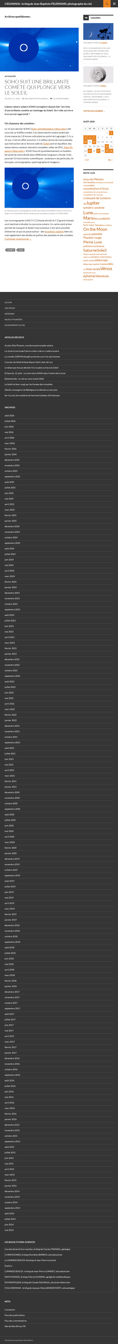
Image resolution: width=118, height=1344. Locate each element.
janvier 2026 (11, 454)
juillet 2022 (10, 687)
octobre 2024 (11, 537)
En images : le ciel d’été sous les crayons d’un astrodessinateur (97, 94)
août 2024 (9, 548)
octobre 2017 (11, 1003)
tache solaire (89, 260)
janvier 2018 (11, 986)
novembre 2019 (12, 864)
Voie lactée (93, 269)
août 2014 (9, 1213)
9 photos (103, 86)
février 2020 (10, 847)
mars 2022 (10, 709)
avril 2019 (9, 903)
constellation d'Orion (96, 188)
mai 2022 (9, 698)
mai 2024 (9, 565)
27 (98, 150)
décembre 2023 (12, 593)
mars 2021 (10, 775)
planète (97, 234)
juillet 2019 (10, 886)
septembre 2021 (12, 742)
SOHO (20, 250)
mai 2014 (9, 1230)
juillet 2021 (10, 753)
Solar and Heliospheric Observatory (49, 128)
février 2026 (10, 448)
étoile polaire (88, 280)
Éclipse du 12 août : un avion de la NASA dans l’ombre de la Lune (35, 373)
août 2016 (9, 1080)
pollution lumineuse (93, 246)
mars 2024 (10, 576)
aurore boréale (107, 182)
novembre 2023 (12, 598)
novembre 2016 (12, 1063)
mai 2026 (9, 432)
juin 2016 (9, 1091)
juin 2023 (9, 626)
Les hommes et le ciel (15, 325)
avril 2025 (9, 504)
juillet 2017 (10, 1019)
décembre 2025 (12, 460)
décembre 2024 (12, 526)
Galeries (95, 17)
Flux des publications (15, 1315)
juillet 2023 (10, 620)
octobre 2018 (11, 936)
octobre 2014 (11, 1202)
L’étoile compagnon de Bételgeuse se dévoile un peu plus (31, 389)
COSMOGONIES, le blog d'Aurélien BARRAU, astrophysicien (33, 1254)
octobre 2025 (11, 471)
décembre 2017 (12, 991)
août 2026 (9, 415)
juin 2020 (9, 825)
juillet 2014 (10, 1219)
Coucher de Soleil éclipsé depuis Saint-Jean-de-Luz (29, 362)
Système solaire (99, 257)
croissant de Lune (94, 198)
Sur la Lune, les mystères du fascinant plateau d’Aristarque (32, 395)
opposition (87, 234)
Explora (8, 1265)
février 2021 (10, 781)
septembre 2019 (12, 875)
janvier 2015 (11, 1185)
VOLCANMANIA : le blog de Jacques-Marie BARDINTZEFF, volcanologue (40, 1288)
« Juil (86, 159)
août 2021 (9, 748)
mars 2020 (10, 842)
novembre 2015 (12, 1130)
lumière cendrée (93, 207)
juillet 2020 (10, 820)
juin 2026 (9, 426)
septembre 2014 (12, 1208)
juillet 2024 (10, 554)
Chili (85, 186)
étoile (105, 276)
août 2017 (9, 1014)
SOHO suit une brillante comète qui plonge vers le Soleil (37, 87)
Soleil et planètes (13, 319)
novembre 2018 (12, 931)
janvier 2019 (11, 919)
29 (107, 150)
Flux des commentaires (16, 1320)
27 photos (103, 42)
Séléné (109, 257)
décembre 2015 (12, 1124)
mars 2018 (10, 975)
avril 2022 (9, 703)
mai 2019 (9, 897)
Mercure (98, 218)
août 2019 (9, 881)
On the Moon (95, 229)
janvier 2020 (11, 853)
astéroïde (97, 182)
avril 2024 (9, 570)
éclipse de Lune (89, 273)
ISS (84, 203)
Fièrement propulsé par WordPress (19, 1340)
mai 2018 (9, 964)
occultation (107, 225)
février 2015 (10, 1180)
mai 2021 (9, 764)
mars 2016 (10, 1108)
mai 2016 (9, 1097)
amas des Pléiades (93, 179)
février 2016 (10, 1113)
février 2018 (10, 980)
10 (85, 142)
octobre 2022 (11, 670)
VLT (84, 269)
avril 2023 (9, 637)
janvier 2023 (11, 653)
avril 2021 (9, 770)
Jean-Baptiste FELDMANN (36, 98)
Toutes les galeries (94, 111)
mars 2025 (10, 509)
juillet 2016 (10, 1086)
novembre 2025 (12, 465)
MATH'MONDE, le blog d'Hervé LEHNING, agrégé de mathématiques (37, 1277)
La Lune (8, 302)
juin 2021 (9, 759)
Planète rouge (92, 237)
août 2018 (9, 947)
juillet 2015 (10, 1152)
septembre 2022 (12, 676)
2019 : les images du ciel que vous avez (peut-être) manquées (96, 51)
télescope (101, 260)
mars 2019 (10, 908)
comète (10, 250)
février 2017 (10, 1047)
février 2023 (10, 648)
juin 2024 (9, 559)
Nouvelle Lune (89, 222)
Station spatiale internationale (95, 254)
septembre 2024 (12, 543)
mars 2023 (10, 642)
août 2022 (9, 681)
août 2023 (9, 615)
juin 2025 (9, 493)
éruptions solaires (54, 231)
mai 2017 (9, 1030)
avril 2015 (9, 1169)
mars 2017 (10, 1041)
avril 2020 (9, 836)
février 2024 (10, 581)
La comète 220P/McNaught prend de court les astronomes (32, 356)
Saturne (90, 250)
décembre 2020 (12, 792)
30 (111, 150)
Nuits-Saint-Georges (93, 225)
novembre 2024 (12, 532)
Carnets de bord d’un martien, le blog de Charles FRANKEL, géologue (37, 1249)
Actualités (10, 76)
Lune (88, 212)
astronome (88, 182)
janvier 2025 (11, 520)
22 (107, 146)
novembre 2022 (12, 665)
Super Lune (87, 257)
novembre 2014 (12, 1196)
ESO (108, 198)
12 (94, 142)
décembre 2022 (12, 659)
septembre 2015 (12, 1141)
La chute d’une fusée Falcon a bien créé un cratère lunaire (32, 351)
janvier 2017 (11, 1052)
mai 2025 (9, 498)
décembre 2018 (12, 925)
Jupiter (93, 202)
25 (89, 150)
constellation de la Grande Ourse (95, 192)
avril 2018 (9, 969)
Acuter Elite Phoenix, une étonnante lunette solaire (29, 345)
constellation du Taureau (93, 195)
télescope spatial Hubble (95, 264)
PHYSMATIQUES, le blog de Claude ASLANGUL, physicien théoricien (37, 1282)
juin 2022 (9, 692)
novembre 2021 (12, 731)
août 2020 (9, 814)
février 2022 (10, 714)
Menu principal (114, 3)
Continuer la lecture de (18, 238)
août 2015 (9, 1147)
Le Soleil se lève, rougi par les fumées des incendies (29, 384)
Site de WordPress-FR (15, 1326)
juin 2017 (9, 1025)
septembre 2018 (12, 942)
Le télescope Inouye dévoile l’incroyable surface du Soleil (31, 367)
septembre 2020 (12, 809)
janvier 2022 (11, 720)
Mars (88, 218)
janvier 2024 (11, 587)
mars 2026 (10, 443)
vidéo (110, 264)
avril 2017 (9, 1036)
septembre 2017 (12, 1008)
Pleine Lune (92, 242)
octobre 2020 (11, 803)
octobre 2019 (11, 870)
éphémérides (92, 276)
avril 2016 (9, 1102)
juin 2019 (9, 892)
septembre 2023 (12, 609)
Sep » (110, 159)
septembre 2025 (12, 476)
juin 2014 (9, 1224)
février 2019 (10, 914)
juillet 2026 (10, 421)
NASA (106, 218)
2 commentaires (61, 98)
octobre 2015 (11, 1136)
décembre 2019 (12, 858)
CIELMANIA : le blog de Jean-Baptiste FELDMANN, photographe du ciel (48, 3)
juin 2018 (9, 958)
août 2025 (9, 482)
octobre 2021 (11, 737)
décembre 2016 (12, 1058)
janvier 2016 (11, 1119)
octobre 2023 (11, 604)
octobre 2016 (11, 1069)
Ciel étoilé (10, 308)
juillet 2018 (10, 953)
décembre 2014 (12, 1191)
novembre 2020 (12, 798)
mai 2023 (9, 631)
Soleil (46, 143)
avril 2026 (9, 437)
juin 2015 (9, 1158)
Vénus (106, 268)
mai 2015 (9, 1163)
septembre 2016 (12, 1075)
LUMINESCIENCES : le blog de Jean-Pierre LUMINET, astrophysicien (37, 1271)
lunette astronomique (101, 214)
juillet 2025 (10, 487)
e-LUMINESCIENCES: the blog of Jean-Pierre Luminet (30, 1260)
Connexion (10, 1309)
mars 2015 (10, 1174)
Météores (9, 314)
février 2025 (10, 515)
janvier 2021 (11, 786)
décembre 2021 (12, 725)
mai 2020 (9, 831)
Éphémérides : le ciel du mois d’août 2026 (24, 378)
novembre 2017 (12, 997)
